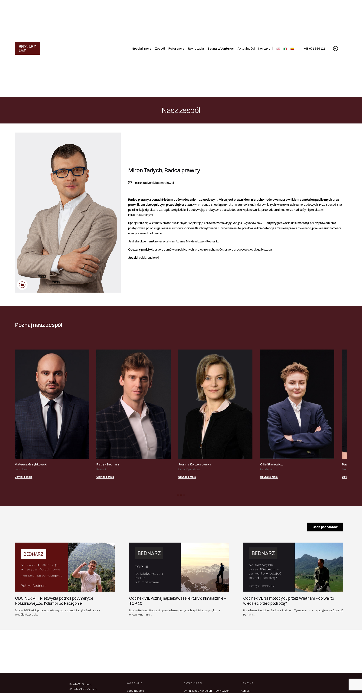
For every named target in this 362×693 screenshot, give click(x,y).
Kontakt (245, 690)
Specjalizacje (135, 690)
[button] (178, 495)
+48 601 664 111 (314, 48)
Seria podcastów (325, 527)
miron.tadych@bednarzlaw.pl (154, 183)
